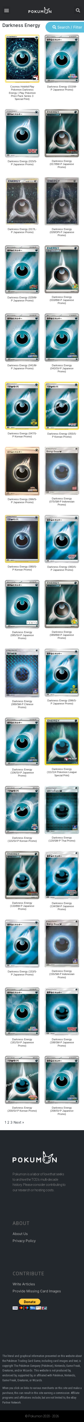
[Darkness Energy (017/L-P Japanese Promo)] (22, 201)
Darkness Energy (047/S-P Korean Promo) (22, 435)
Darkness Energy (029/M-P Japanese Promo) (22, 299)
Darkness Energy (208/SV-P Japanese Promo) (62, 1110)
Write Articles (24, 1284)
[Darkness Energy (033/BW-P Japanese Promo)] (62, 269)
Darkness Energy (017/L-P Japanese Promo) (22, 231)
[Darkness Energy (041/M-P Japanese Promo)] (22, 337)
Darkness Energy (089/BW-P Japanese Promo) (62, 634)
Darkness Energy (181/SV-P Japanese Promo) (22, 1042)
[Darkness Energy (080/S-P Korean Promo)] (22, 539)
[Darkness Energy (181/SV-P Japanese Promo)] (22, 1011)
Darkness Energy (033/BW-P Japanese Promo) (62, 300)
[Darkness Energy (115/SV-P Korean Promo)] (22, 810)
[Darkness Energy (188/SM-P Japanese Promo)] (62, 1011)
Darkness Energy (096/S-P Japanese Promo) (62, 702)
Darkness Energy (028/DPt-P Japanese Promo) (62, 232)
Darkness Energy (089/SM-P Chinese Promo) (22, 704)
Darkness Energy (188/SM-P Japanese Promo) (62, 1042)
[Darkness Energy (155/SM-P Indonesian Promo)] (62, 944)
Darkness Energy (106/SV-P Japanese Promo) (22, 772)
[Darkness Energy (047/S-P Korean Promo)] (22, 406)
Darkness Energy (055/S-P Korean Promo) (62, 435)
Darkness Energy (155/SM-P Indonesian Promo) (61, 974)
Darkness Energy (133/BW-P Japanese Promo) (22, 906)
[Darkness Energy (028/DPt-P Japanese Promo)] (62, 201)
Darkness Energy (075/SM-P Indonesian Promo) (61, 501)
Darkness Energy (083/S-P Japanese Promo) (62, 568)
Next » (19, 1122)
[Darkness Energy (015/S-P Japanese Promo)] (22, 133)
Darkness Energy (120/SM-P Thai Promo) (62, 839)
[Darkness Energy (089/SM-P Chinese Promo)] (22, 673)
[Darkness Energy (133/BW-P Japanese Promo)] (22, 875)
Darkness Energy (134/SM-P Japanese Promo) (62, 906)
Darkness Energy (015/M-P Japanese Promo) (62, 88)
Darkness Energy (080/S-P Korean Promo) (22, 568)
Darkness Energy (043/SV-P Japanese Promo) (62, 368)
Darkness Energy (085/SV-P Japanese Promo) (22, 635)
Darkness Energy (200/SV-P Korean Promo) (22, 1109)
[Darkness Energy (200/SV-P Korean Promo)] (22, 1080)
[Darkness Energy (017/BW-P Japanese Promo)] (62, 133)
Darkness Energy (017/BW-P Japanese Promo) (62, 164)
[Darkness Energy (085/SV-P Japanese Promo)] (22, 604)
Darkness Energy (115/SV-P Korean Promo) (22, 839)
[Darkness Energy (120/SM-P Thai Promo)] (62, 810)
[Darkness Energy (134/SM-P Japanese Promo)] (62, 875)
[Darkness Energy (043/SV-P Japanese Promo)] (62, 337)
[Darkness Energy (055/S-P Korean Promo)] (62, 406)
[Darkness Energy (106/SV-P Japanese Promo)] (22, 742)
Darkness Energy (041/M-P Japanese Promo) (22, 367)
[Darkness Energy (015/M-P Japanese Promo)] (62, 59)
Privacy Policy (24, 1241)
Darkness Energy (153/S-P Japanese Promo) (22, 973)
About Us (20, 1233)
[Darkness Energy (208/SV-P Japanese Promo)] (62, 1080)
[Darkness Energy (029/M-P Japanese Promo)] (22, 269)
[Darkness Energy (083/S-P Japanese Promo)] (62, 539)
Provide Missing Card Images (37, 1291)
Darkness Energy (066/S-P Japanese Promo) (22, 501)
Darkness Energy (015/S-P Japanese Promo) (22, 163)
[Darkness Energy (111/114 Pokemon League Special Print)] (62, 742)
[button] (6, 10)
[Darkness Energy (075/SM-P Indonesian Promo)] (62, 471)
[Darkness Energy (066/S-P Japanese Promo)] (22, 471)
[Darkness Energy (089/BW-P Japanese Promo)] (62, 604)
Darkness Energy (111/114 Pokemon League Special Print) (62, 772)
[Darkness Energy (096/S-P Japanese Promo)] (62, 673)
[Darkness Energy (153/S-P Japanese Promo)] (22, 944)
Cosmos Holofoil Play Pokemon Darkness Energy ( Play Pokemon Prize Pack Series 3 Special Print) (22, 92)
